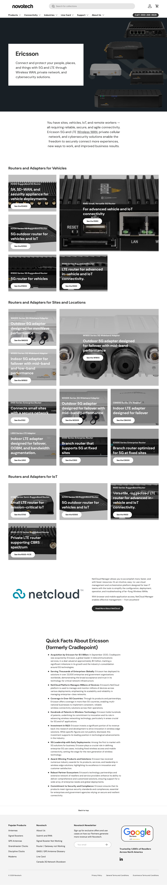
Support (81, 15)
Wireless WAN (87, 132)
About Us (96, 15)
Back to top (83, 810)
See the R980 (92, 221)
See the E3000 (123, 460)
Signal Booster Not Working (49, 841)
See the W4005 (21, 340)
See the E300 (71, 460)
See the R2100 (20, 246)
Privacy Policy (97, 875)
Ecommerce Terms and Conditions (146, 875)
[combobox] (92, 6)
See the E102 (19, 420)
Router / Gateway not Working (50, 846)
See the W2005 (72, 420)
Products (13, 15)
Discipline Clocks (16, 851)
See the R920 (71, 286)
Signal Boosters (15, 835)
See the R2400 (20, 206)
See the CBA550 (124, 420)
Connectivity (31, 15)
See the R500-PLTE (22, 554)
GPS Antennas (15, 841)
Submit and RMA (44, 835)
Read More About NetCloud (108, 608)
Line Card (66, 15)
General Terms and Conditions (117, 875)
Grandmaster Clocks (18, 846)
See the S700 (20, 514)
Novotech (17, 875)
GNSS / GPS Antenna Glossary (50, 851)
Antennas (12, 830)
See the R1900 (20, 286)
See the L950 (20, 460)
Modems (12, 856)
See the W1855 (93, 358)
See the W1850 (20, 380)
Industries (49, 15)
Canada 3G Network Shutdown (51, 861)
